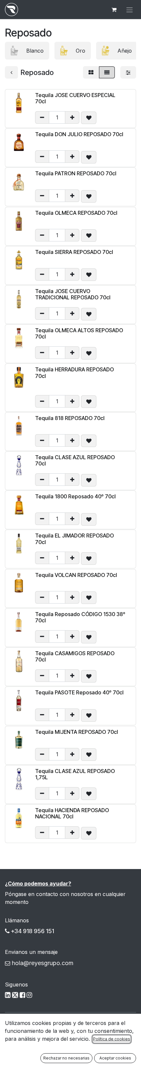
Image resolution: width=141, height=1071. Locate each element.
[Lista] (107, 72)
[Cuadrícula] (91, 72)
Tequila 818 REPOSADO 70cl (70, 418)
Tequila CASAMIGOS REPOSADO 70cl (74, 656)
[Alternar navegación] (129, 9)
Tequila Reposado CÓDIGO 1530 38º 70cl (80, 617)
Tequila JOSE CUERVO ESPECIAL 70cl (75, 98)
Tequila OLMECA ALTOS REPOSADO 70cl (79, 333)
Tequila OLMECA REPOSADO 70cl (76, 213)
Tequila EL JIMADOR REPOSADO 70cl (74, 538)
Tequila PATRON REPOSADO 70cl (75, 173)
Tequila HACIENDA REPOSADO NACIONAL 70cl (72, 813)
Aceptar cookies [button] (115, 1058)
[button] (88, 118)
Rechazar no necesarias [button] (66, 1058)
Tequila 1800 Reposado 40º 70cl (75, 496)
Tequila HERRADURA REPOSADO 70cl (74, 372)
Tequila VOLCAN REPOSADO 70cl (76, 575)
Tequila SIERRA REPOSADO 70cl (74, 252)
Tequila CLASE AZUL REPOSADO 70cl (75, 460)
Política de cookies (111, 1038)
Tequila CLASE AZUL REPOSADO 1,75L (75, 774)
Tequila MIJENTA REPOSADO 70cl (76, 732)
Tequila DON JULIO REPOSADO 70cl (79, 134)
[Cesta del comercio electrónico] (113, 9)
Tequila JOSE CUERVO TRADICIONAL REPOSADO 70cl (73, 294)
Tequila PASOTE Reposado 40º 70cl (79, 692)
